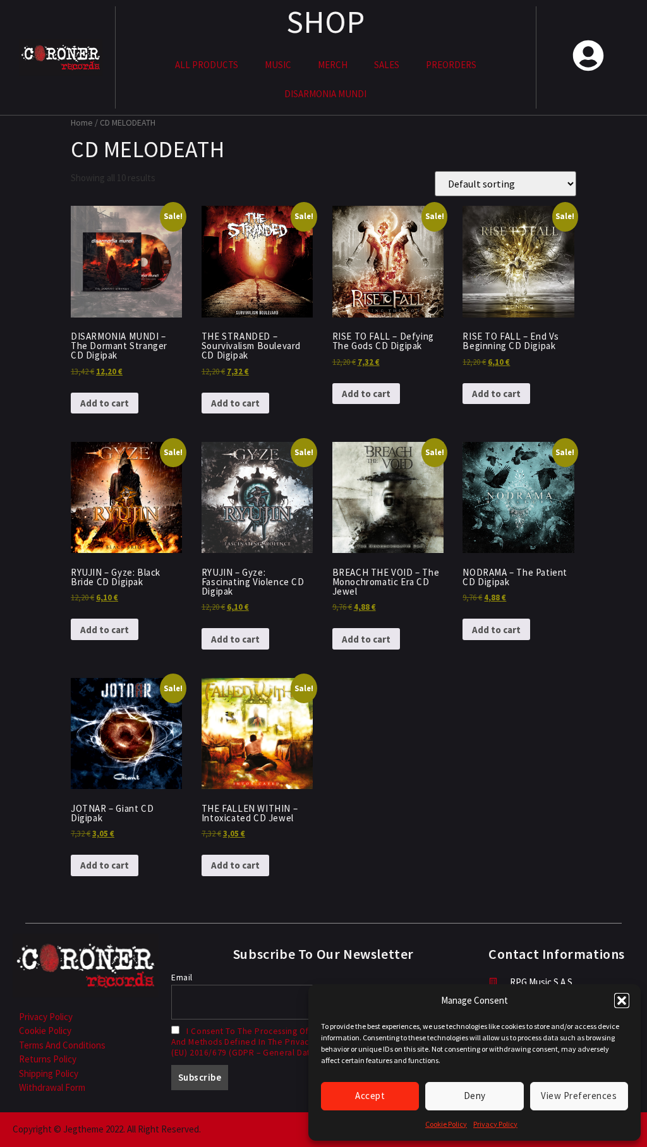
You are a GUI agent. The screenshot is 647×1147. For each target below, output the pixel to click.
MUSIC (278, 65)
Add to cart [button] (104, 403)
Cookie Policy (446, 1124)
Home (82, 122)
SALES (386, 65)
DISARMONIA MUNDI (325, 94)
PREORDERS (451, 65)
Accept (370, 1096)
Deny (475, 1096)
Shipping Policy (48, 1073)
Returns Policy (47, 1059)
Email (182, 977)
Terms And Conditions (62, 1045)
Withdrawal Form (52, 1087)
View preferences (579, 1096)
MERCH (333, 65)
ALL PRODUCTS (206, 65)
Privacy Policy (495, 1124)
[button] (621, 1000)
